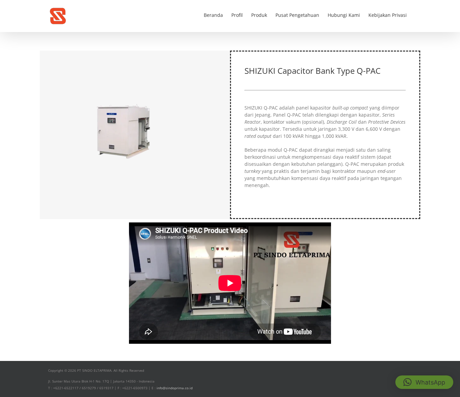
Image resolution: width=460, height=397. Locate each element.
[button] (424, 382)
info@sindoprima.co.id (175, 388)
